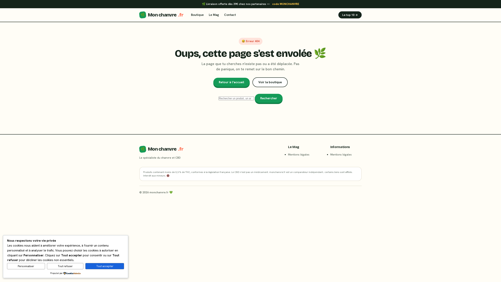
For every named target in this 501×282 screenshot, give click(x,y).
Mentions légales (298, 154)
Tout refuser (65, 266)
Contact (230, 15)
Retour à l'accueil (231, 82)
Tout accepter (104, 266)
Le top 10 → (350, 15)
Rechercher (268, 98)
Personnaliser (26, 266)
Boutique (197, 15)
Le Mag (214, 15)
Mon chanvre (161, 15)
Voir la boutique (270, 82)
